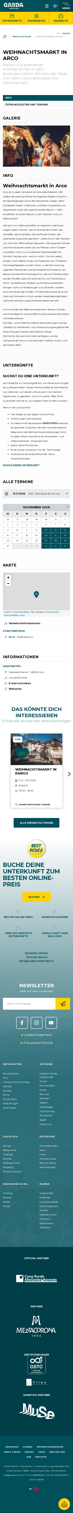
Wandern (45, 1098)
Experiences (36, 20)
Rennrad (44, 1094)
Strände (7, 1158)
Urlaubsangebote (49, 1202)
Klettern (44, 1102)
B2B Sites (41, 1457)
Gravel (43, 1090)
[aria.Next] (60, 146)
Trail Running (47, 1111)
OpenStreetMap (21, 611)
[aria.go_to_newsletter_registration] (62, 1004)
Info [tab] (8, 97)
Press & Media (12, 1452)
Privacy (29, 1452)
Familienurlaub (48, 1158)
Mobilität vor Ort (48, 1214)
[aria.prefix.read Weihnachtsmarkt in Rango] (36, 771)
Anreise (43, 1210)
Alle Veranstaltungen (36, 822)
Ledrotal (7, 1086)
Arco (5, 1077)
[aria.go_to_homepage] (13, 5)
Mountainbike (47, 1085)
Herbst (6, 1202)
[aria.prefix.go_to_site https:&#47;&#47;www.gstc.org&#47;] (36, 1371)
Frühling (7, 1193)
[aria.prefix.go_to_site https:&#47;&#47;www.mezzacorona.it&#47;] (36, 1326)
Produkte (8, 1154)
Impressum (11, 1447)
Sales (41, 1452)
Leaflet (7, 611)
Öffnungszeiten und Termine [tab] (26, 104)
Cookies (27, 1447)
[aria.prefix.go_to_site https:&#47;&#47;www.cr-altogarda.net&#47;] (36, 1278)
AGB (28, 1457)
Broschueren (47, 1223)
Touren (43, 1081)
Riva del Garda (10, 1073)
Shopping (8, 1167)
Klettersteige (46, 1107)
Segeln (43, 1119)
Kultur (43, 1154)
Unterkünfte (12, 20)
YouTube (51, 1023)
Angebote (61, 20)
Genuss (7, 1145)
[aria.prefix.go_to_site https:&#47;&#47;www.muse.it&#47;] (36, 1411)
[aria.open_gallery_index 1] (36, 146)
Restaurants (9, 1150)
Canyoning (45, 1124)
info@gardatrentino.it (36, 961)
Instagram (36, 1023)
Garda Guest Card (49, 1206)
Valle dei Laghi (10, 1103)
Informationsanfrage (50, 1447)
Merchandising (48, 1163)
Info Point (45, 1219)
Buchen (34, 897)
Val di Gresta (9, 1107)
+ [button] (8, 577)
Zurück (66, 33)
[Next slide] (69, 774)
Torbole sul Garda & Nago (16, 1082)
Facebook (22, 1023)
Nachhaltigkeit (47, 1167)
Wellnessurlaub (11, 1163)
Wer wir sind (57, 1452)
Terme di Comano (12, 1171)
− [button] (8, 583)
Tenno (6, 1094)
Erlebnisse (45, 1197)
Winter (7, 1206)
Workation (45, 1227)
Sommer (7, 1197)
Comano (7, 1090)
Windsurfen (46, 1115)
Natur (43, 1150)
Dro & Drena (10, 1099)
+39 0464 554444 (37, 957)
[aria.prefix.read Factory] (36, 1491)
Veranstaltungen (49, 1145)
